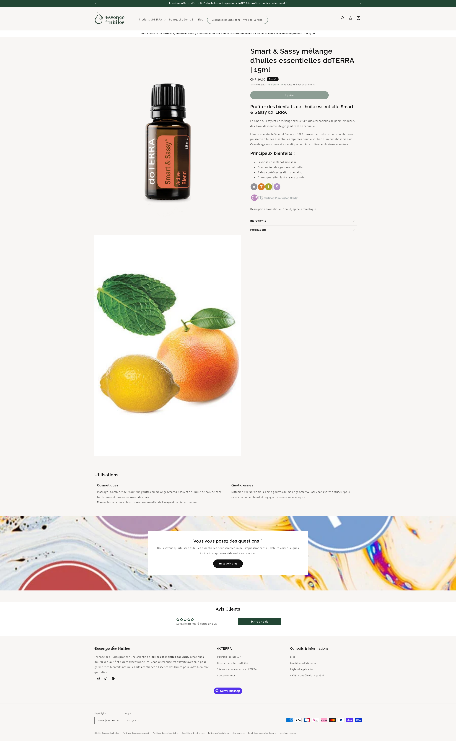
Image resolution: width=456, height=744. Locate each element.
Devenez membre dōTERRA (232, 662)
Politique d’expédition (218, 733)
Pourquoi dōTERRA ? (229, 656)
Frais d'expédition (274, 84)
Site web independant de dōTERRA (237, 669)
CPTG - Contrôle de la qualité (307, 675)
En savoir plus (228, 563)
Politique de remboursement (136, 733)
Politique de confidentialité (165, 733)
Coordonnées (238, 733)
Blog (292, 656)
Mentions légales (288, 733)
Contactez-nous (226, 675)
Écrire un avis (259, 622)
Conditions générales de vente (262, 733)
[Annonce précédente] (96, 3)
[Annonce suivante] (360, 3)
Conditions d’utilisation (193, 733)
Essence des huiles (110, 733)
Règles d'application (302, 669)
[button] (152, 20)
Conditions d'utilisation (303, 662)
